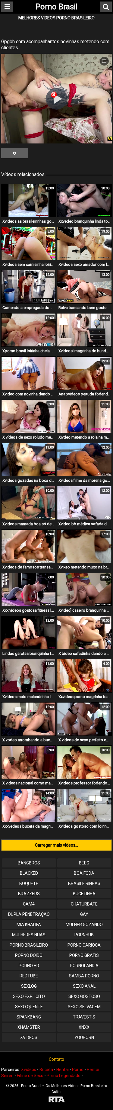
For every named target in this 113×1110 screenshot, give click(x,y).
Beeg (84, 863)
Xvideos (28, 1037)
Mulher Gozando (84, 924)
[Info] (14, 153)
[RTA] (56, 1100)
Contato (56, 1059)
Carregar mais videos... (56, 845)
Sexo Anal (84, 986)
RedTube (29, 975)
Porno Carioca (84, 945)
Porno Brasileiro (29, 945)
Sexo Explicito (29, 996)
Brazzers (29, 893)
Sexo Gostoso (84, 996)
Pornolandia (84, 965)
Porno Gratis (84, 955)
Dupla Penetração (29, 914)
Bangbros (29, 863)
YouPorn (84, 1037)
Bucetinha (84, 893)
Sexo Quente (29, 1006)
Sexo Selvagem (84, 1006)
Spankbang (29, 1017)
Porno (77, 1069)
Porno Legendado (63, 1075)
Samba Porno (84, 975)
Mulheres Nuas (29, 934)
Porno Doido (28, 955)
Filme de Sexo (30, 1075)
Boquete (28, 883)
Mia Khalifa (29, 924)
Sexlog (29, 986)
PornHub (84, 934)
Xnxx (84, 1027)
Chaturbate (84, 904)
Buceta (46, 1069)
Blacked (29, 873)
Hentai (62, 1069)
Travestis (84, 1017)
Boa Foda (84, 873)
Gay (84, 914)
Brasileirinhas (84, 883)
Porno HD (29, 965)
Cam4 (29, 904)
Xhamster (28, 1027)
